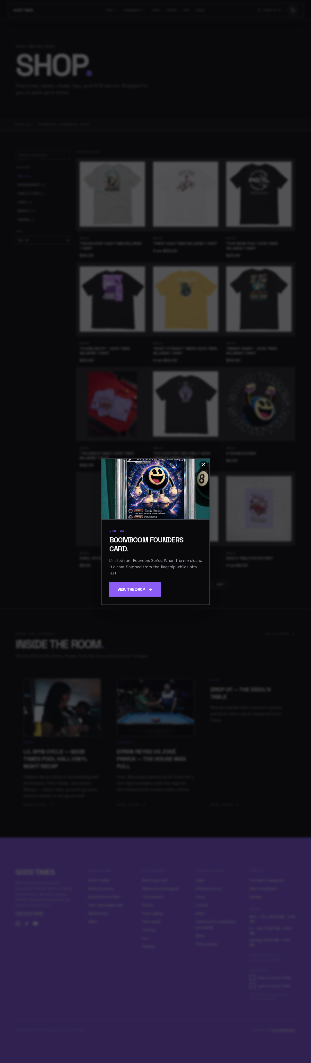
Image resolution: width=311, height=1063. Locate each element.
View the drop (131, 589)
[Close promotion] (203, 465)
